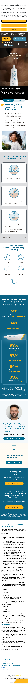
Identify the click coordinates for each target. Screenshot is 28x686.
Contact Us (4, 672)
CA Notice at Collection (7, 663)
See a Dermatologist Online (19, 39)
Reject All (14, 25)
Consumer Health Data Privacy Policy (10, 665)
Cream (9, 100)
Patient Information (12, 620)
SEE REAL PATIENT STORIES (13, 438)
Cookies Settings (14, 21)
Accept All (14, 29)
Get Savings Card (5, 39)
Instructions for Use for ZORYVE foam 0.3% (22, 34)
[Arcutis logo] (14, 676)
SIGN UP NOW (13, 507)
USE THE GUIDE (13, 483)
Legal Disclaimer (5, 659)
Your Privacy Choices (9, 667)
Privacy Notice (22, 8)
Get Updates (13, 462)
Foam (19, 100)
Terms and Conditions (15, 516)
